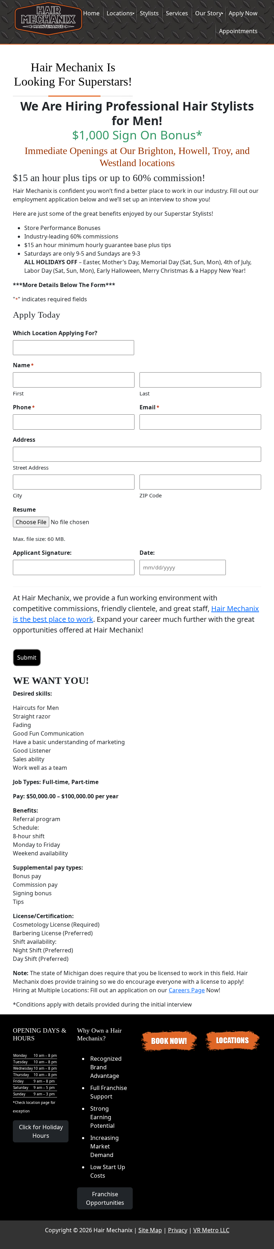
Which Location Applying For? (55, 333)
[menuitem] (91, 13)
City (17, 495)
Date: (147, 553)
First (18, 393)
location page (38, 1102)
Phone (24, 407)
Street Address (31, 467)
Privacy (177, 1230)
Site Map (150, 1230)
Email (149, 407)
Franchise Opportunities (105, 1198)
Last (144, 393)
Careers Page (187, 990)
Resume (24, 509)
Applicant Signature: (42, 553)
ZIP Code (150, 495)
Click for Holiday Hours (41, 1131)
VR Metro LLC (211, 1230)
